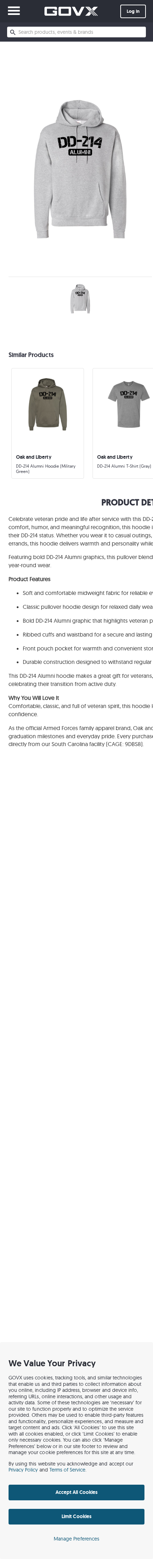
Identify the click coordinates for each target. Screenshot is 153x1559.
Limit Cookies (76, 1516)
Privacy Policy (23, 1470)
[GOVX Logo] (71, 11)
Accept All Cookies (76, 1492)
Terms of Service (67, 1470)
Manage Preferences (76, 1539)
